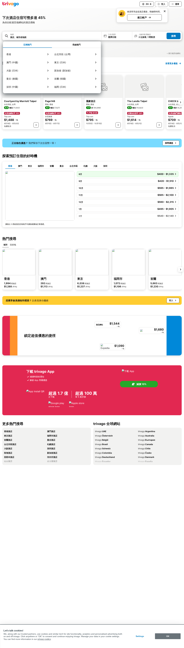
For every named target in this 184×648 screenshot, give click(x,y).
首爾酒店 (8, 440)
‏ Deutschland (105, 457)
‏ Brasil (101, 444)
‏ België (101, 440)
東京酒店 (8, 435)
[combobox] (55, 37)
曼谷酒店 (51, 440)
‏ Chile (144, 448)
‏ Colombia (103, 453)
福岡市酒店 (52, 435)
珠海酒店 (8, 453)
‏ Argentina (146, 431)
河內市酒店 (52, 457)
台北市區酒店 (10, 444)
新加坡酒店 (52, 453)
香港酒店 (8, 431)
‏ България (146, 440)
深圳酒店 (51, 448)
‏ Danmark (146, 457)
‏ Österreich (104, 435)
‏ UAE (100, 431)
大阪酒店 (8, 448)
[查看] (36, 125)
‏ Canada (145, 444)
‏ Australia (146, 435)
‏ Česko (145, 453)
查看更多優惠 (171, 63)
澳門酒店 (51, 431)
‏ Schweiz (103, 448)
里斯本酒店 (9, 457)
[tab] (27, 44)
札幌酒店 (51, 444)
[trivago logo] (10, 4)
